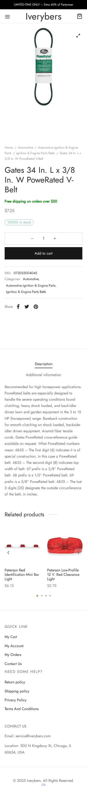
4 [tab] (50, 595)
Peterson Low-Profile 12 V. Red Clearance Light (63, 574)
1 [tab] (37, 596)
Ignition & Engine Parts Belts (35, 153)
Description (43, 364)
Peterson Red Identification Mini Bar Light (22, 574)
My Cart (11, 636)
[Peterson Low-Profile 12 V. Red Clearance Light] (65, 546)
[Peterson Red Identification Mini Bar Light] (22, 546)
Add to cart (43, 253)
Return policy (15, 682)
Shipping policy (17, 691)
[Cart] (79, 16)
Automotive (25, 147)
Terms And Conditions (22, 708)
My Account (14, 645)
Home (9, 147)
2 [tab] (41, 595)
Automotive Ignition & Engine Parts (30, 285)
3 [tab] (46, 595)
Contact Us (13, 663)
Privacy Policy (15, 700)
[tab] (43, 364)
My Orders (13, 654)
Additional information (43, 374)
